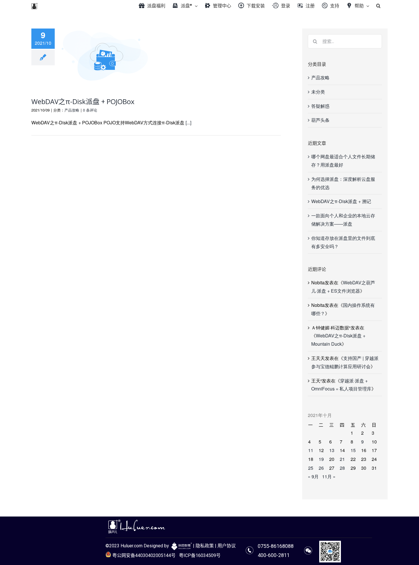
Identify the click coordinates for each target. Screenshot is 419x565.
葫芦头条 (320, 120)
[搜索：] (345, 40)
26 (321, 468)
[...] (188, 122)
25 (310, 468)
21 (342, 459)
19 (321, 459)
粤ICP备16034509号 (200, 555)
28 (342, 468)
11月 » (328, 476)
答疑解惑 (320, 106)
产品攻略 (71, 110)
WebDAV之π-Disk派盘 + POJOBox (83, 101)
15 (353, 450)
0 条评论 (90, 110)
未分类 (318, 91)
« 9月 (313, 476)
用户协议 (226, 545)
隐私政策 (205, 545)
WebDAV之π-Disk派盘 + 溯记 (341, 201)
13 (331, 450)
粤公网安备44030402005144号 (143, 555)
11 (310, 450)
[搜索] (378, 5)
